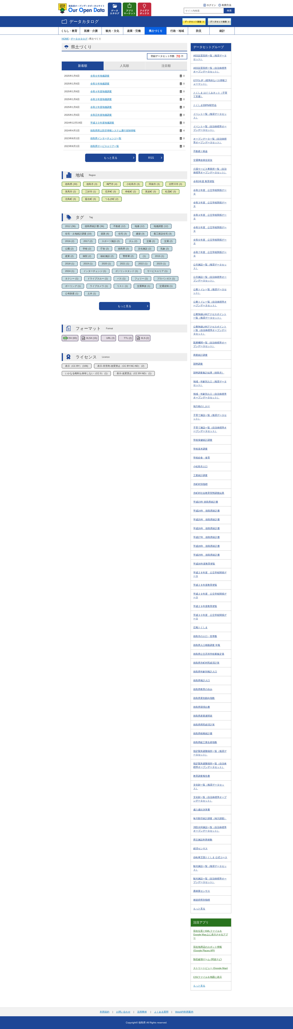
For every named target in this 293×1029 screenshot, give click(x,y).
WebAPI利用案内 (184, 1011)
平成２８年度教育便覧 (205, 585)
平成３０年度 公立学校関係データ (210, 617)
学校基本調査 (200, 448)
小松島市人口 (200, 466)
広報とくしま (200, 627)
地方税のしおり (201, 406)
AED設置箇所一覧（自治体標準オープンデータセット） (210, 70)
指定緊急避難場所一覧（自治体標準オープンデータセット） (210, 765)
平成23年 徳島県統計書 (205, 501)
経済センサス (200, 848)
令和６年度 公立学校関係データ (210, 241)
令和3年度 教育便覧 (203, 181)
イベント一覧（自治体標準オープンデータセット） (210, 128)
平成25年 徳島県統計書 (206, 519)
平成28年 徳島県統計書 (206, 546)
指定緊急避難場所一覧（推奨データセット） (210, 753)
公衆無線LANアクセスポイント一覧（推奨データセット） (209, 316)
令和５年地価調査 (99, 83)
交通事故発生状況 (202, 160)
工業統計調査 (200, 475)
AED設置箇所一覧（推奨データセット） (210, 57)
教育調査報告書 (201, 776)
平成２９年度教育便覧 (205, 606)
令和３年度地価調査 (101, 99)
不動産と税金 (200, 151)
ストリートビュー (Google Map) (210, 968)
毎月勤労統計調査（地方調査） (210, 818)
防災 (198, 30)
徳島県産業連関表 (202, 715)
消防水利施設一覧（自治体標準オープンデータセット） (210, 829)
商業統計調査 (200, 355)
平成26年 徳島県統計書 (206, 528)
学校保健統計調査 (202, 440)
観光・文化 (112, 30)
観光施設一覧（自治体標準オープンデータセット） (210, 880)
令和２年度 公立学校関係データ (210, 192)
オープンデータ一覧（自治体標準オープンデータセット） (210, 140)
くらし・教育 (69, 30)
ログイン (211, 5)
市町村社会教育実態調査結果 (208, 493)
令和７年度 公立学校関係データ (210, 254)
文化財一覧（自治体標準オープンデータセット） (210, 799)
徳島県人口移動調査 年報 (206, 645)
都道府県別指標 (201, 899)
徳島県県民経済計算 (204, 724)
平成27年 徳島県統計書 (206, 537)
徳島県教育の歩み (202, 689)
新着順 (82, 65)
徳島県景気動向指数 (204, 698)
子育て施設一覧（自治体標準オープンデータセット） (210, 429)
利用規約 (104, 1011)
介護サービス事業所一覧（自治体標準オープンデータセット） (210, 171)
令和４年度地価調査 (101, 91)
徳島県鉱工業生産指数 (205, 742)
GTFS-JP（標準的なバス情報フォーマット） (210, 82)
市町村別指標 (200, 484)
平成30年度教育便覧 (204, 563)
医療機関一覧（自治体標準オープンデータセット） (210, 344)
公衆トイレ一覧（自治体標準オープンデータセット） (210, 303)
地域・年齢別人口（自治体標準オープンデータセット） (210, 396)
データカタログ (84, 21)
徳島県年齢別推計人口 (205, 671)
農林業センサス (201, 891)
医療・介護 (91, 30)
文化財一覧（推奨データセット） (208, 786)
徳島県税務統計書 (202, 733)
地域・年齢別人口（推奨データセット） (210, 383)
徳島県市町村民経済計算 (206, 662)
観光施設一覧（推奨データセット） (210, 868)
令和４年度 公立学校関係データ (210, 217)
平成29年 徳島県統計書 (206, 555)
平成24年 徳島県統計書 (206, 510)
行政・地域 (177, 30)
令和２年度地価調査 (101, 107)
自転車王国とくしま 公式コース (210, 857)
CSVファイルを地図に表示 (207, 977)
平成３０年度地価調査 (102, 122)
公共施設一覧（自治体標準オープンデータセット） (210, 279)
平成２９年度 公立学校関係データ (210, 595)
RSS (151, 157)
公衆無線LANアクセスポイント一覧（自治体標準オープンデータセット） (210, 330)
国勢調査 (198, 363)
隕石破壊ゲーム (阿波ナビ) (207, 959)
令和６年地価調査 (99, 75)
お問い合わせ (123, 1011)
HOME (65, 38)
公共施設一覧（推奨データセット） (210, 266)
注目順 (166, 65)
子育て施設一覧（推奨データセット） (210, 417)
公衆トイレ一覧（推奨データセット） (210, 291)
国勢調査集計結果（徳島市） (208, 372)
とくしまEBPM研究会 (205, 105)
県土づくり (155, 30)
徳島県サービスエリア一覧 (104, 146)
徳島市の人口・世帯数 (205, 636)
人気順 (124, 65)
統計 (222, 30)
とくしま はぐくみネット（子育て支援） (210, 94)
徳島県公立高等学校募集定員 (208, 654)
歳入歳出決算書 (201, 809)
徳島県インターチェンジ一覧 (105, 138)
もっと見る (110, 157)
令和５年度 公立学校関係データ (210, 229)
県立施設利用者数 (202, 839)
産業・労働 (134, 30)
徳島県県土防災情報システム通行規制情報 (112, 130)
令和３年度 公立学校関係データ (210, 204)
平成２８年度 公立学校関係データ (210, 574)
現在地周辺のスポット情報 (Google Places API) (207, 949)
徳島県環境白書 (201, 707)
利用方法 (226, 5)
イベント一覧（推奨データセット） (210, 116)
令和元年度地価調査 (101, 115)
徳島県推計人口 (201, 680)
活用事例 (142, 1011)
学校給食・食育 (201, 457)
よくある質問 (161, 1011)
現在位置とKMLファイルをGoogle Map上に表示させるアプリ (210, 934)
